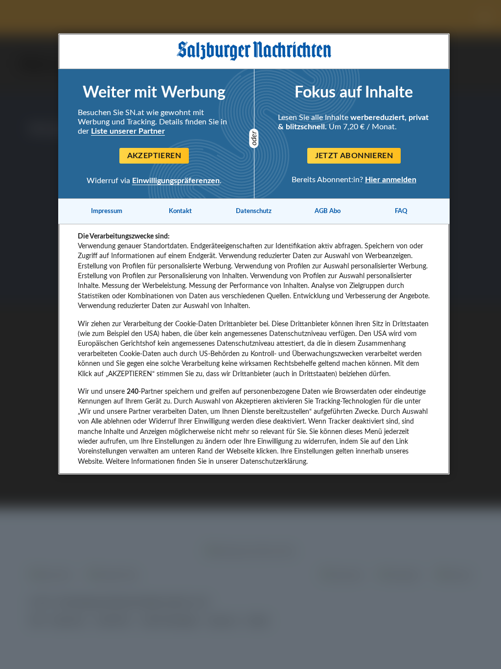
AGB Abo (328, 211)
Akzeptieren (154, 156)
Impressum (106, 211)
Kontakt (180, 211)
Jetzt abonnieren (354, 156)
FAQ (401, 211)
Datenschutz (254, 211)
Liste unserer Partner (128, 131)
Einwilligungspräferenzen (176, 181)
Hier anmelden (390, 180)
